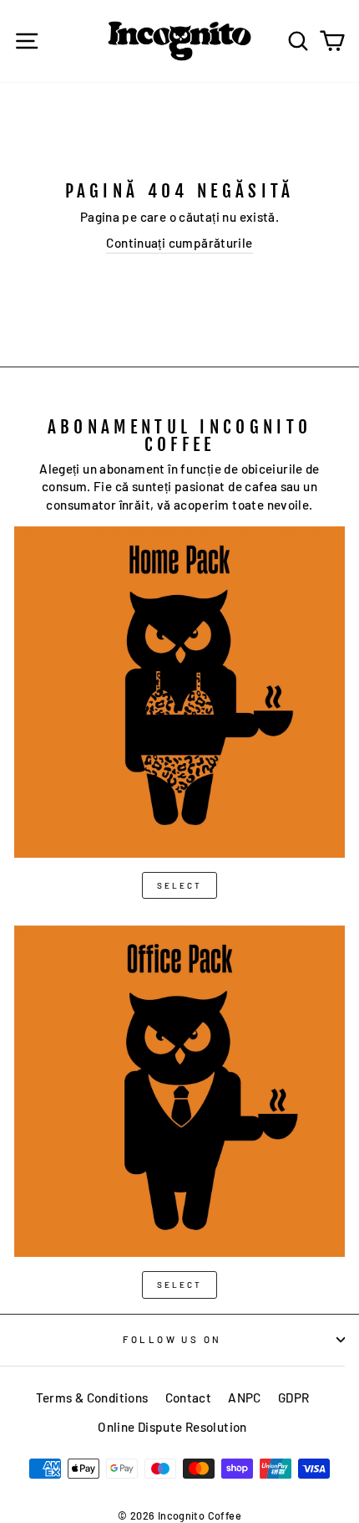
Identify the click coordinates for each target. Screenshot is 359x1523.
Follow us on (172, 1339)
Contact (188, 1397)
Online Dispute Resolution (172, 1426)
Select (179, 885)
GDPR (294, 1397)
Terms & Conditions (92, 1397)
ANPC (244, 1397)
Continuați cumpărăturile (179, 242)
